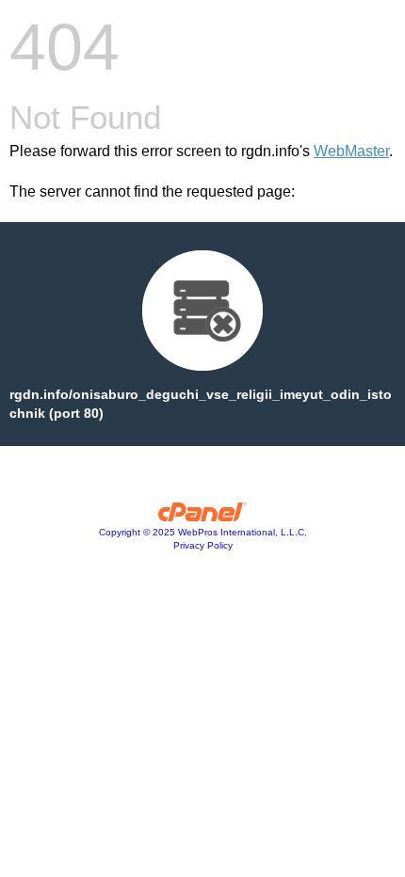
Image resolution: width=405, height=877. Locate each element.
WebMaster (351, 151)
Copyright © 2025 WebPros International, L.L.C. (203, 532)
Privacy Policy (203, 545)
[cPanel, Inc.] (203, 516)
